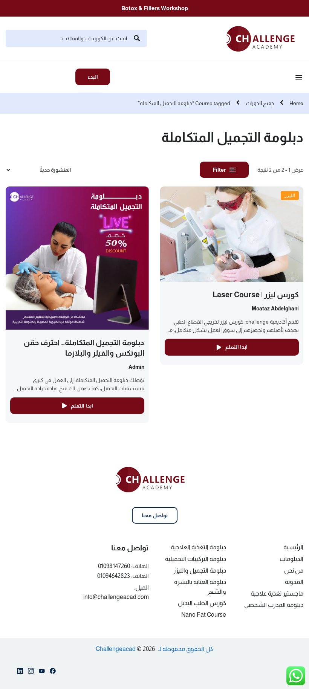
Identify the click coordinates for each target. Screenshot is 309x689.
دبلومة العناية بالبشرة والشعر (200, 587)
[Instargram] (31, 672)
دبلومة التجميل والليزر (199, 570)
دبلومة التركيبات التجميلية (195, 559)
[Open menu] (299, 78)
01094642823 (113, 576)
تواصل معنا (155, 515)
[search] (137, 38)
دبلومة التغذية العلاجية (198, 547)
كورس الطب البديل (202, 603)
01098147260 (114, 566)
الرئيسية (293, 547)
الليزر (290, 195)
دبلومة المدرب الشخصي (273, 605)
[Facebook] (53, 672)
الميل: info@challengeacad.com (116, 592)
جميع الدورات (260, 103)
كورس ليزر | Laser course (256, 294)
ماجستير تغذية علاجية (277, 593)
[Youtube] (42, 672)
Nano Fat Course (203, 614)
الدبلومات (291, 559)
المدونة (294, 582)
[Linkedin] (20, 672)
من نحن (293, 570)
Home (296, 103)
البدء (92, 77)
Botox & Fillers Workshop (154, 8)
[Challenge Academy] (264, 38)
